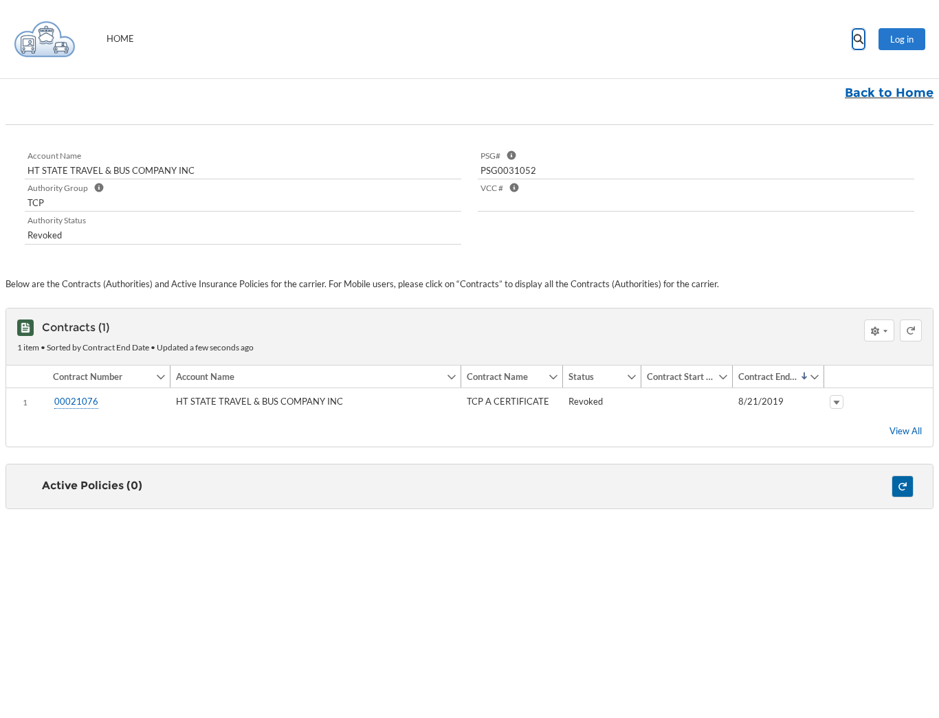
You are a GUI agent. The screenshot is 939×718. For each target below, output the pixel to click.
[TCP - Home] (45, 39)
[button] (101, 377)
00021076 (76, 401)
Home (120, 38)
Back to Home (889, 92)
